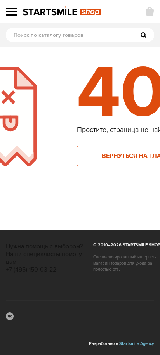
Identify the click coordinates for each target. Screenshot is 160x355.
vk (10, 316)
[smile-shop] (62, 11)
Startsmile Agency (136, 343)
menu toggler (11, 12)
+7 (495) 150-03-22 (31, 270)
